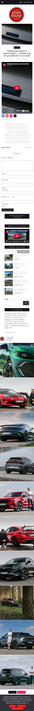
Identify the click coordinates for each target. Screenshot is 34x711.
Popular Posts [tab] (23, 252)
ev (27, 124)
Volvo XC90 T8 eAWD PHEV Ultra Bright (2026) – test (21, 281)
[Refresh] (13, 197)
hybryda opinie (9, 135)
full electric (10, 128)
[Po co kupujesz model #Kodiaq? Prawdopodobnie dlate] (17, 499)
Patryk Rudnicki (11, 58)
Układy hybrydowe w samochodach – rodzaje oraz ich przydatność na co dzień (17, 53)
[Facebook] (24, 147)
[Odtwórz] (7, 241)
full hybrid (19, 128)
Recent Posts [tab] (10, 252)
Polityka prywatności (17, 708)
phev (26, 138)
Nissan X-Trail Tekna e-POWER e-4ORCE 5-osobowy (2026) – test (20, 273)
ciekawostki (10, 124)
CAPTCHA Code (5, 205)
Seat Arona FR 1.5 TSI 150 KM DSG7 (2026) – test (21, 289)
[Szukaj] (26, 303)
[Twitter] (26, 147)
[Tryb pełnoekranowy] (27, 241)
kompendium (20, 135)
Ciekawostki (17, 47)
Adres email (5, 181)
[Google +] (29, 147)
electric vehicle (20, 124)
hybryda (24, 131)
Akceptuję (12, 706)
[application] (17, 236)
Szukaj (6, 299)
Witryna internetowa (5, 189)
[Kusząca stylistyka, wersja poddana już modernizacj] (17, 464)
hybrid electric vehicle (13, 131)
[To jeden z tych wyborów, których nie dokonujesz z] (17, 429)
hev (26, 128)
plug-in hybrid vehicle (22, 142)
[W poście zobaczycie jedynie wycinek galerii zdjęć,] (17, 395)
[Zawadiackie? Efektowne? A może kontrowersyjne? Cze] (17, 360)
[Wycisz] (24, 241)
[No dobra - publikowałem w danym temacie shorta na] (17, 533)
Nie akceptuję (21, 706)
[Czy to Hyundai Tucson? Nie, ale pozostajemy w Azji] (17, 568)
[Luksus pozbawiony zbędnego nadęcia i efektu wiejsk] (17, 672)
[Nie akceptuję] (32, 703)
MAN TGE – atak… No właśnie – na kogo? (20, 264)
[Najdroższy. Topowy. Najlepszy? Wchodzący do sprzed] (17, 637)
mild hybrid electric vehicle (14, 138)
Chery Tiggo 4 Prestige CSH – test (20, 256)
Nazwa (4, 174)
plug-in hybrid (9, 142)
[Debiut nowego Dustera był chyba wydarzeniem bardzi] (17, 603)
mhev (27, 135)
